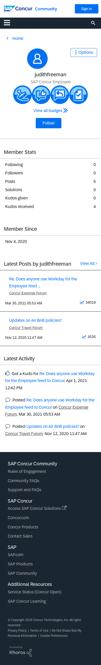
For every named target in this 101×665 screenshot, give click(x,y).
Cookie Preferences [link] (54, 636)
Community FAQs (23, 481)
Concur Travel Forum (26, 328)
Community (46, 9)
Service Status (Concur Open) (34, 592)
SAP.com (15, 554)
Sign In (86, 9)
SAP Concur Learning (27, 601)
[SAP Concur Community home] (18, 8)
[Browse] (9, 22)
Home (17, 38)
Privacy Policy (17, 630)
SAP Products (20, 564)
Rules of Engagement (27, 471)
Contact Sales (20, 536)
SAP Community (22, 573)
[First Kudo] (41, 94)
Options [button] (85, 52)
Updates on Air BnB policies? (35, 320)
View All (87, 263)
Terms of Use (39, 630)
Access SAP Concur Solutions (35, 508)
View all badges (47, 110)
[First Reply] (60, 94)
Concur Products (23, 527)
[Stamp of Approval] (22, 94)
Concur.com (18, 517)
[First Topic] (78, 94)
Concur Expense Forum (28, 293)
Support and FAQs (24, 490)
